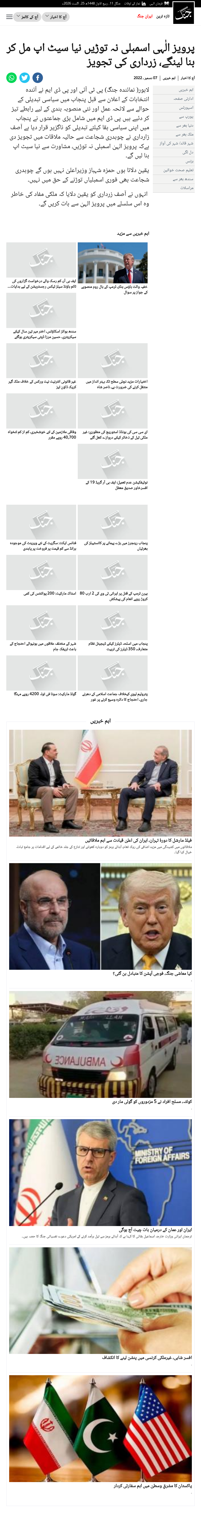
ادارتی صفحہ (183, 98)
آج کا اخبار (57, 17)
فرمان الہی (156, 4)
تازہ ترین (162, 16)
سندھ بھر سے (183, 179)
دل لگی (187, 152)
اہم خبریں (169, 78)
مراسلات (186, 188)
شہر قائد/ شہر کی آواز (176, 143)
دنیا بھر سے (184, 125)
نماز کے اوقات (132, 4)
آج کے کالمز (29, 17)
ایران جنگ (145, 16)
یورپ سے (186, 116)
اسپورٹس (186, 107)
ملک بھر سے (184, 134)
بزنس (189, 161)
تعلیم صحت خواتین (178, 170)
